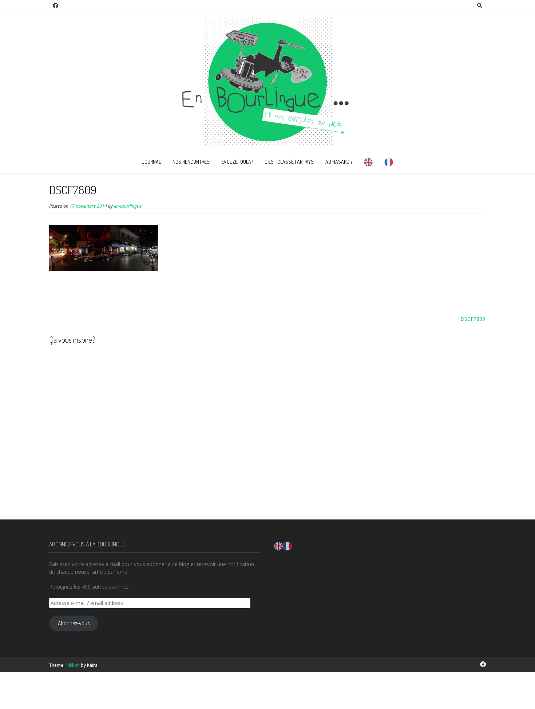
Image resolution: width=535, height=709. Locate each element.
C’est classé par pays (289, 162)
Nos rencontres (191, 162)
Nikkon (73, 665)
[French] (389, 164)
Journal (151, 162)
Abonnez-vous (74, 623)
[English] (368, 164)
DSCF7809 (472, 318)
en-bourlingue (128, 206)
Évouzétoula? (237, 162)
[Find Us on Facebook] (55, 6)
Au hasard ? (338, 162)
